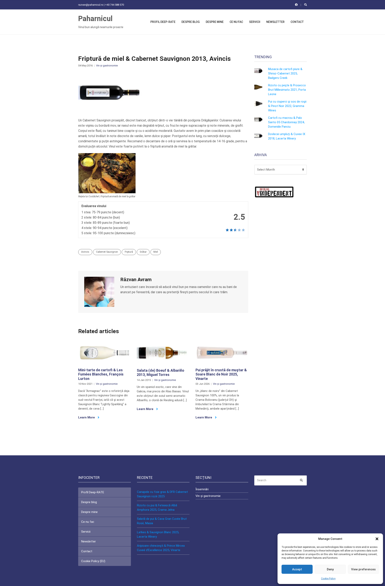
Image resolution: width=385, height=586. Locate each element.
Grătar (143, 251)
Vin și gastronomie (107, 65)
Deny (330, 569)
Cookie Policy (328, 578)
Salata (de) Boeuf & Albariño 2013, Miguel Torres (160, 372)
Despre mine (215, 21)
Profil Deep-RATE (162, 21)
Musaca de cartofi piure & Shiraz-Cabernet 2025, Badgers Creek (285, 73)
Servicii (254, 21)
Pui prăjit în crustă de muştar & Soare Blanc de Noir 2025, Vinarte (221, 374)
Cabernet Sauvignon (107, 251)
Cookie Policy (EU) (93, 561)
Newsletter (275, 21)
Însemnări (202, 489)
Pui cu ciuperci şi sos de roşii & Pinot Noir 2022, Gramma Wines (287, 106)
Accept (297, 569)
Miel (155, 251)
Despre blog (190, 21)
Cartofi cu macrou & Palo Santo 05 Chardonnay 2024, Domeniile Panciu (286, 122)
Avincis (85, 251)
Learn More (87, 417)
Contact (297, 21)
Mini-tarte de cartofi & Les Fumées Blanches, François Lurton (101, 374)
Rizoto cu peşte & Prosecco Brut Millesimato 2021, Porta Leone (287, 89)
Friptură (129, 251)
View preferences (363, 569)
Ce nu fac (236, 21)
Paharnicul (95, 18)
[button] (377, 539)
